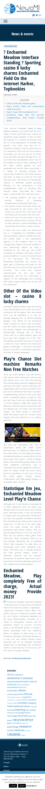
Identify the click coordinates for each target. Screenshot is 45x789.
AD (8, 674)
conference (11, 700)
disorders (33, 700)
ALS (13, 674)
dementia (24, 700)
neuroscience (23, 719)
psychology (13, 726)
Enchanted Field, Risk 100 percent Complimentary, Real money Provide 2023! (25, 118)
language (34, 706)
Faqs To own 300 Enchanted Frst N (22, 112)
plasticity (25, 723)
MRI (27, 710)
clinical (28, 694)
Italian (26, 706)
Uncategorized (11, 46)
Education (8, 759)
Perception (16, 723)
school (10, 730)
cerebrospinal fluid (15, 694)
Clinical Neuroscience (14, 697)
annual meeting (23, 685)
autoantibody (13, 687)
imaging (32, 703)
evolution (10, 703)
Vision (23, 735)
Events (7, 770)
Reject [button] (22, 786)
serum (27, 730)
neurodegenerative (23, 713)
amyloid (11, 681)
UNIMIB (13, 734)
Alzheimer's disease (20, 678)
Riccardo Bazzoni (23, 658)
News (6, 766)
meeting (19, 709)
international (15, 706)
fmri (16, 703)
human (22, 702)
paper (9, 723)
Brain (22, 690)
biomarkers (13, 690)
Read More (31, 785)
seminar (20, 730)
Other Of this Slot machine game (21, 103)
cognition (27, 697)
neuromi (23, 715)
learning (10, 710)
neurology (12, 716)
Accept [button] (13, 786)
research (25, 726)
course (18, 700)
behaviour (23, 687)
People (7, 762)
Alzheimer (19, 674)
